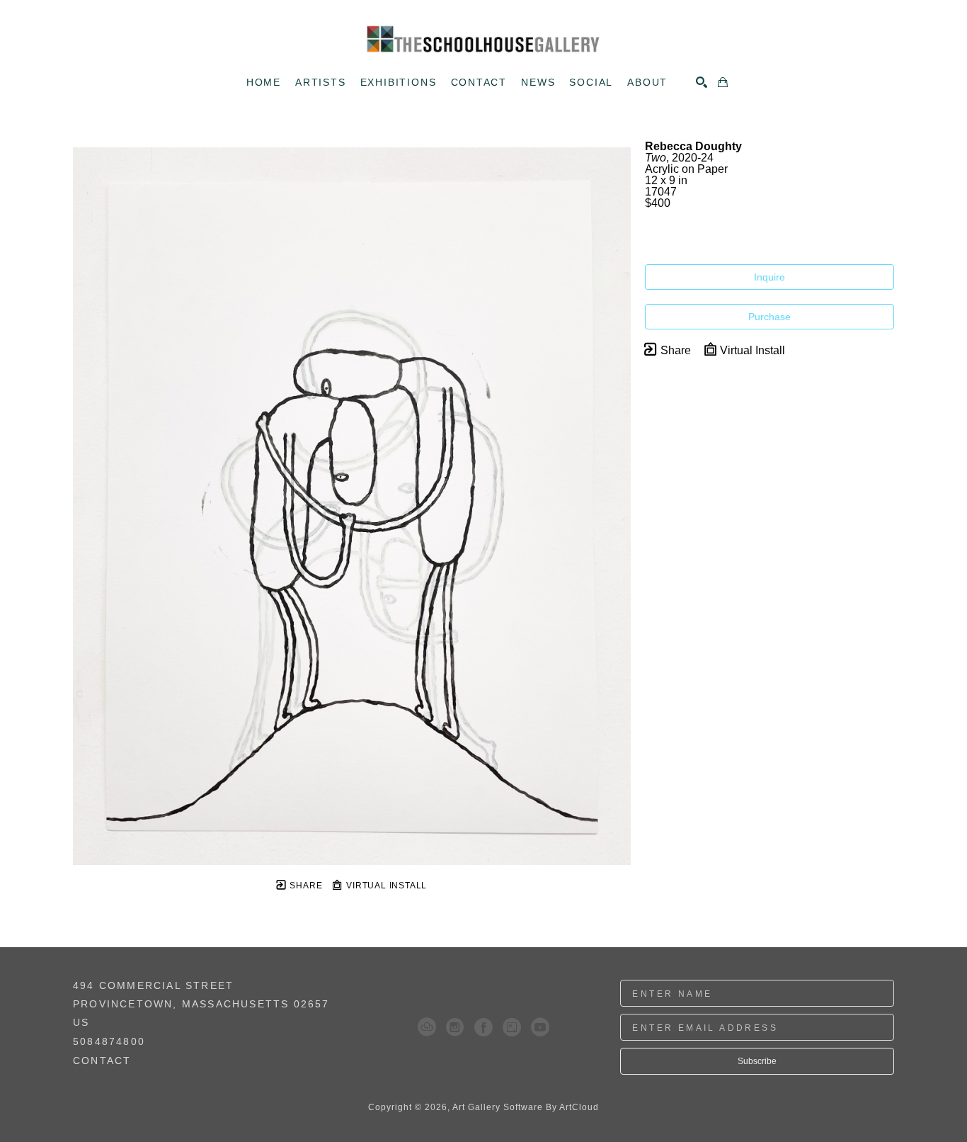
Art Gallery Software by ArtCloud (525, 1107)
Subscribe (757, 1061)
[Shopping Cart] (723, 82)
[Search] (701, 82)
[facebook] (483, 1027)
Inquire (769, 277)
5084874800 (109, 1041)
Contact (102, 1060)
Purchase (769, 316)
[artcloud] (427, 1027)
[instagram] (455, 1027)
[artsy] (512, 1027)
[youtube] (540, 1027)
